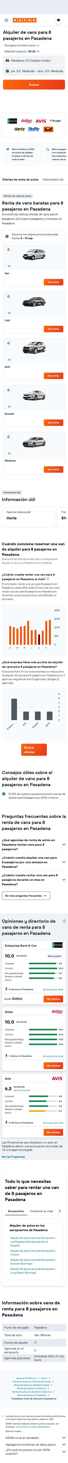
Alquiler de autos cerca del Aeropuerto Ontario (32, 1252)
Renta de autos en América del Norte (32, 1381)
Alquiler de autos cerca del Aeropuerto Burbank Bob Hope (32, 1261)
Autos (44, 1378)
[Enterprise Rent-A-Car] (57, 945)
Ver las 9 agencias (13, 1156)
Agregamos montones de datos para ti (31, 1444)
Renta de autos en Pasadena (31, 1395)
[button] (6, 20)
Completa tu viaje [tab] (41, 1211)
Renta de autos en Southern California (31, 1391)
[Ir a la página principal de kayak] (24, 20)
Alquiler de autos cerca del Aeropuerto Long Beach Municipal (32, 1270)
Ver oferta (53, 282)
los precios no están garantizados (33, 1426)
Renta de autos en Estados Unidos (31, 1384)
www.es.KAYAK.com (26, 1378)
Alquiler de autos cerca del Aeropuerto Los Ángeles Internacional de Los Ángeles (32, 1241)
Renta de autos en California (31, 1388)
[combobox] (22, 45)
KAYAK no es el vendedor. (22, 1438)
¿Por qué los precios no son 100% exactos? (28, 1451)
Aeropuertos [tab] (16, 1211)
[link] (34, 750)
